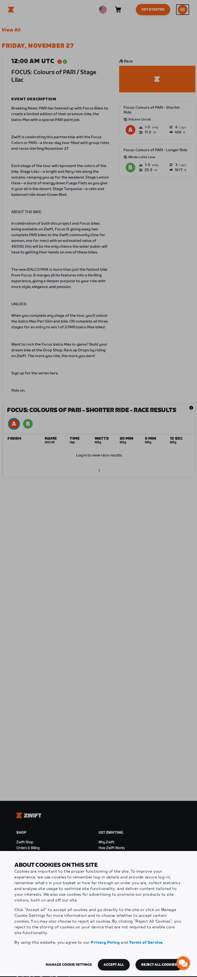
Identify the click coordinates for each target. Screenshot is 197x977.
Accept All (114, 964)
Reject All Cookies (159, 964)
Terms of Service (146, 942)
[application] (183, 963)
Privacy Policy (105, 942)
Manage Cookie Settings (69, 964)
